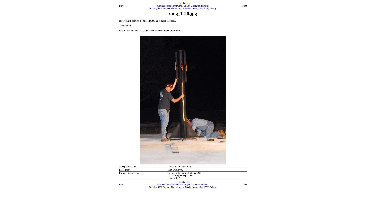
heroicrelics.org (183, 3)
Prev (121, 6)
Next (244, 6)
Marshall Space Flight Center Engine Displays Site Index (182, 6)
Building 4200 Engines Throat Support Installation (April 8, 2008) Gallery (182, 8)
